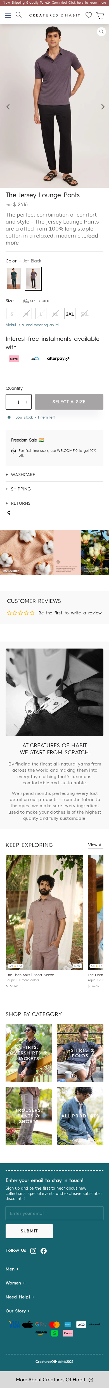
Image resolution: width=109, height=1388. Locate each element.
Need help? (19, 1297)
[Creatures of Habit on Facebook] (44, 1251)
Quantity (14, 388)
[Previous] (7, 106)
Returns (20, 503)
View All (95, 845)
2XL (70, 314)
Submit (29, 1231)
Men (11, 1269)
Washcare (23, 474)
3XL (84, 314)
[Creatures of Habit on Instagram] (33, 1251)
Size (28, 301)
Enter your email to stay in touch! (45, 1180)
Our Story (17, 1311)
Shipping (21, 489)
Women (14, 1283)
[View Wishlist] (89, 15)
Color (23, 261)
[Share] (8, 513)
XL (55, 314)
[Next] (101, 106)
